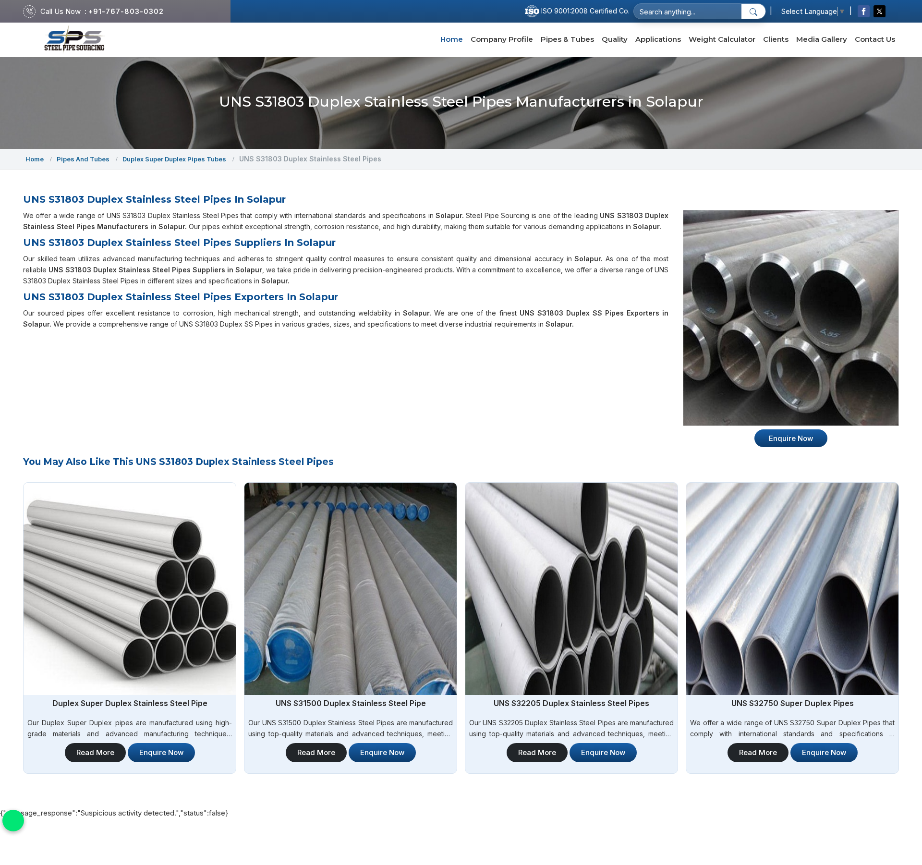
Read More (95, 752)
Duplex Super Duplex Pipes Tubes (174, 159)
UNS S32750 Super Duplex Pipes (792, 703)
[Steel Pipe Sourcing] (74, 39)
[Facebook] (864, 11)
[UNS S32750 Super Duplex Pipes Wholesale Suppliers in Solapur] (792, 589)
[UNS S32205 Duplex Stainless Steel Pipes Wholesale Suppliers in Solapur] (571, 589)
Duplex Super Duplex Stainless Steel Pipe (129, 703)
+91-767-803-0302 (126, 11)
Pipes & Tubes (567, 39)
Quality (615, 39)
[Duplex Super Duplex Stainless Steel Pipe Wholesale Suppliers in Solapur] (130, 589)
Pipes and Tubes (83, 159)
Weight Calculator (722, 39)
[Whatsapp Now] (13, 820)
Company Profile (502, 39)
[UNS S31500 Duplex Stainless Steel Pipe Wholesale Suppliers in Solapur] (350, 589)
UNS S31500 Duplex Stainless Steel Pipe (351, 703)
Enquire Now (161, 752)
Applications (658, 39)
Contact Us (875, 39)
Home (451, 39)
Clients (776, 39)
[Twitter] (879, 11)
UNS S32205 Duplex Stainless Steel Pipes (571, 703)
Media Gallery (821, 39)
